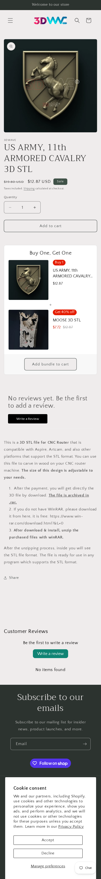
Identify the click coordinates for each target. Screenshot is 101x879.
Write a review (50, 653)
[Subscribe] (84, 744)
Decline (47, 853)
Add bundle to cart (50, 364)
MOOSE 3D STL (67, 320)
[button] (10, 20)
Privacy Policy (71, 826)
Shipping (29, 188)
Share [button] (14, 578)
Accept (48, 840)
